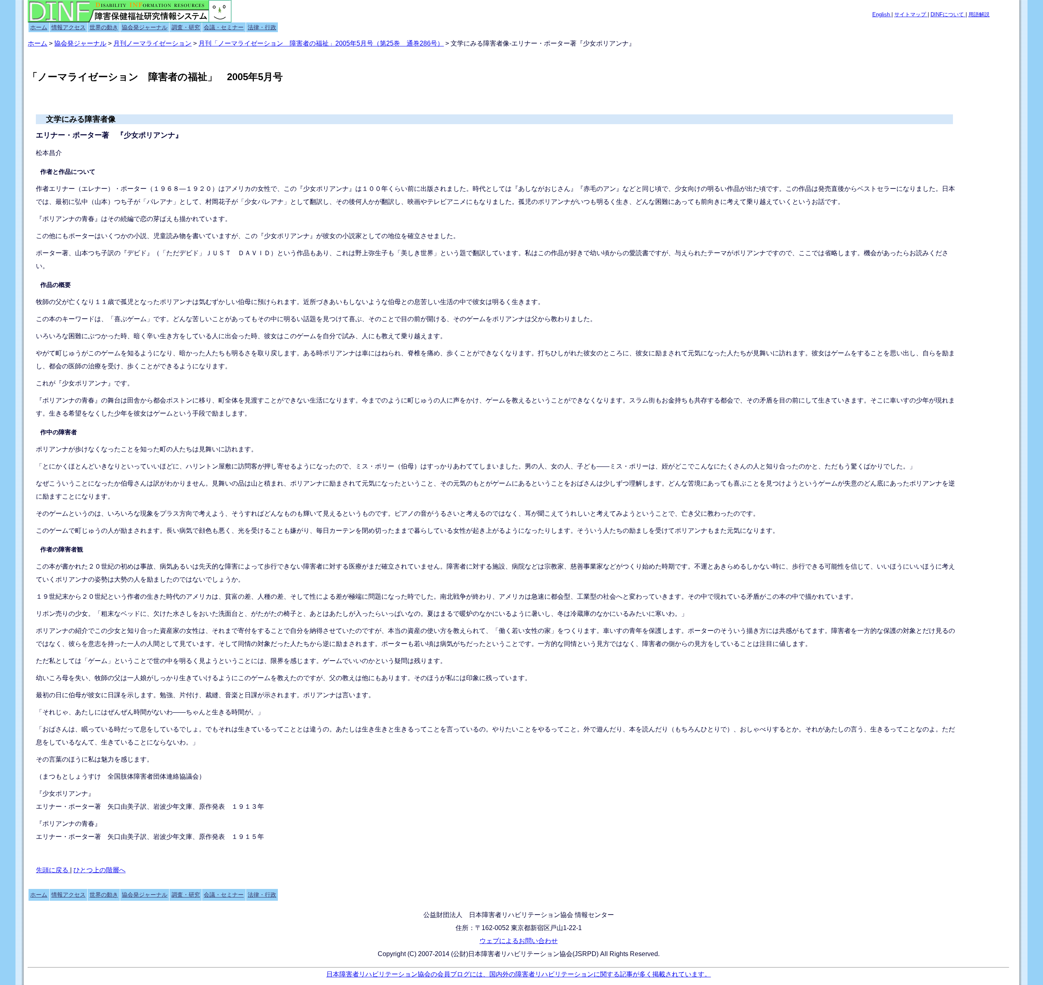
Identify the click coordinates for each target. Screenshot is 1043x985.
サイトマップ (911, 14)
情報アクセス (68, 27)
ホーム (38, 27)
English (881, 14)
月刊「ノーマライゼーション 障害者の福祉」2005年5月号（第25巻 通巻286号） (321, 43)
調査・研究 (186, 27)
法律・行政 (262, 27)
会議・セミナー (224, 27)
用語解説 (979, 14)
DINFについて (948, 14)
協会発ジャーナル (144, 27)
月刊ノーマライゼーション (152, 43)
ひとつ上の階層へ (99, 870)
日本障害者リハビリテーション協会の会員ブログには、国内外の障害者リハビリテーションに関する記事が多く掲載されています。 (518, 974)
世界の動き (104, 27)
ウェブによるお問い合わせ (519, 940)
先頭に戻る (53, 870)
